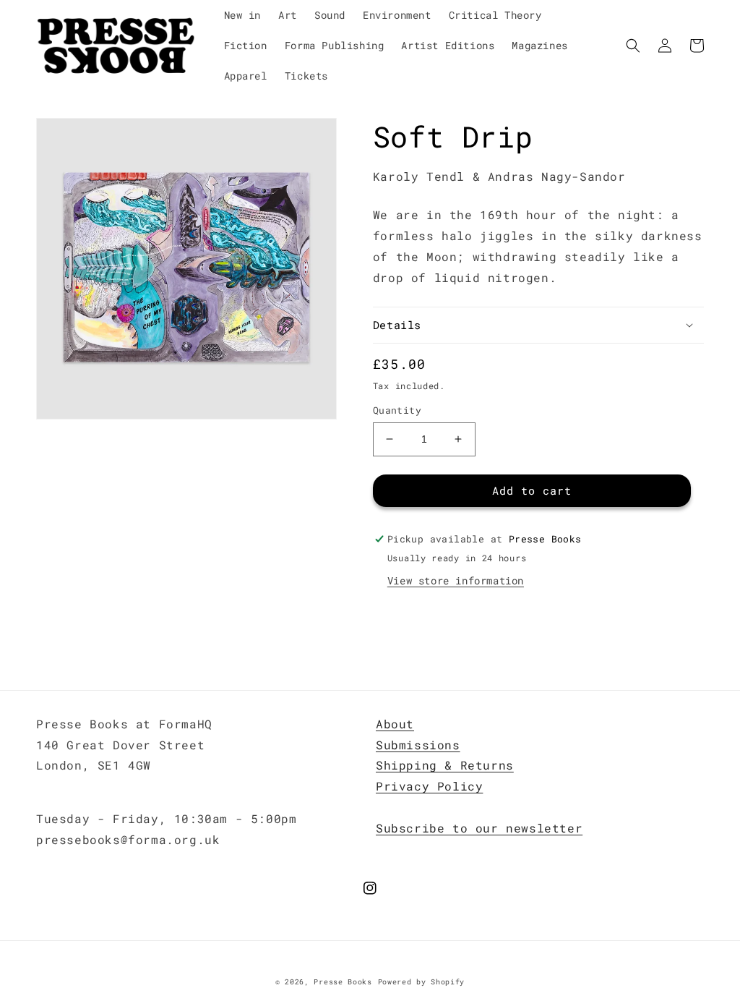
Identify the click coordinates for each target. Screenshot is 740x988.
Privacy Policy (429, 785)
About (395, 723)
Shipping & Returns (445, 764)
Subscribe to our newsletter (479, 827)
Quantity (397, 410)
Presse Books (342, 982)
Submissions (418, 744)
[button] (633, 45)
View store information (455, 580)
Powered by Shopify (421, 982)
